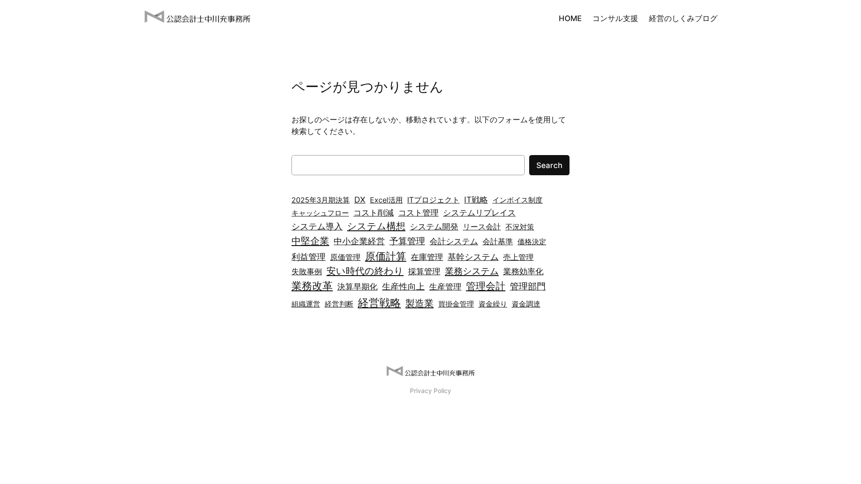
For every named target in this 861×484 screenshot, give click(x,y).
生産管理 (445, 286)
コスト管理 (418, 212)
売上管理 (518, 257)
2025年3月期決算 (320, 199)
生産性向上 (403, 286)
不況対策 (519, 226)
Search (549, 165)
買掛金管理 (456, 303)
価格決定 (531, 241)
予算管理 (407, 241)
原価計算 (385, 256)
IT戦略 (476, 199)
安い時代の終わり (365, 271)
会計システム (454, 241)
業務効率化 (523, 271)
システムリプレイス (479, 212)
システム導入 (317, 226)
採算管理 (424, 271)
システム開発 (434, 226)
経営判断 (339, 303)
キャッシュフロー (320, 212)
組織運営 (305, 303)
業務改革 (312, 286)
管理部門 (528, 286)
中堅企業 (310, 240)
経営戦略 (379, 302)
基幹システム (473, 256)
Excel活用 (386, 199)
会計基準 (498, 241)
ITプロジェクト (433, 199)
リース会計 (482, 226)
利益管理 (308, 257)
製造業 (419, 303)
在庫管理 (427, 257)
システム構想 (376, 226)
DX (359, 199)
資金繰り (492, 303)
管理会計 (485, 286)
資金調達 (526, 303)
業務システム (472, 271)
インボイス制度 (517, 199)
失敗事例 (306, 271)
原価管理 (345, 257)
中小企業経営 (359, 241)
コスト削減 (373, 212)
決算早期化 (357, 286)
